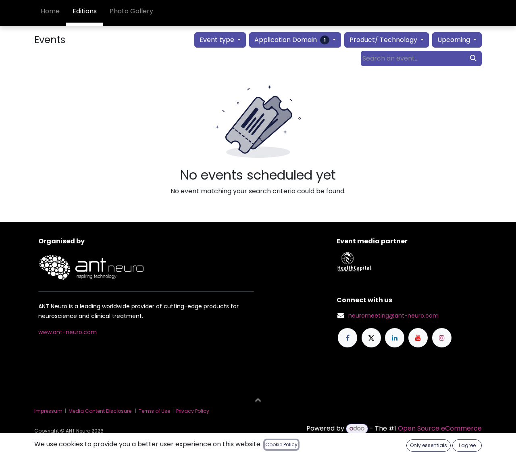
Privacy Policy (192, 411)
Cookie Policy (281, 444)
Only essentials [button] (428, 445)
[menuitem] (50, 13)
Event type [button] (218, 39)
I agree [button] (467, 445)
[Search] (473, 58)
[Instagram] (442, 337)
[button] (258, 399)
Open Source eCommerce (440, 428)
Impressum (48, 411)
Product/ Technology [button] (384, 39)
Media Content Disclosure (100, 411)
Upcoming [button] (454, 39)
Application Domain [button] (290, 39)
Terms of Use (154, 411)
